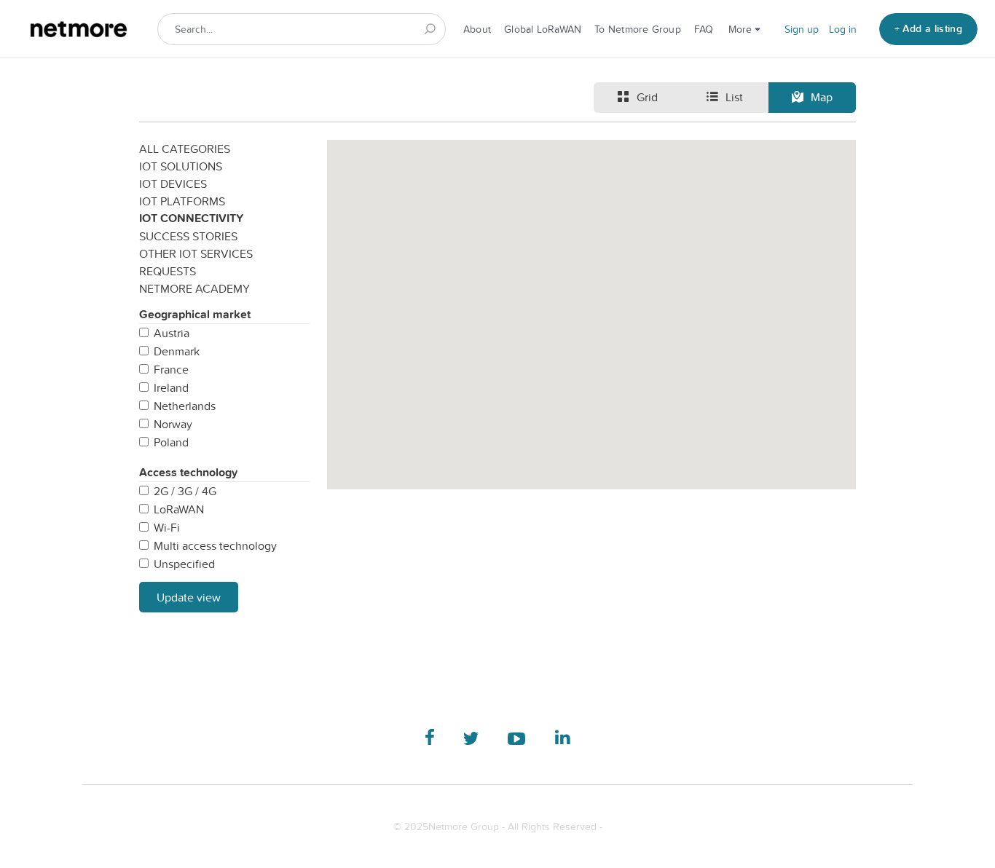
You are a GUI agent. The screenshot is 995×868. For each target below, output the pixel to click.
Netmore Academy (194, 288)
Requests (167, 271)
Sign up (801, 29)
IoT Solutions (180, 166)
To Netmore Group (637, 29)
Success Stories (188, 236)
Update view (189, 597)
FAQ (704, 29)
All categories (184, 149)
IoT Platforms (182, 201)
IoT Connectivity (191, 218)
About (477, 29)
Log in (843, 29)
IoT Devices (173, 183)
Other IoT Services (196, 253)
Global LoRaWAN (542, 29)
